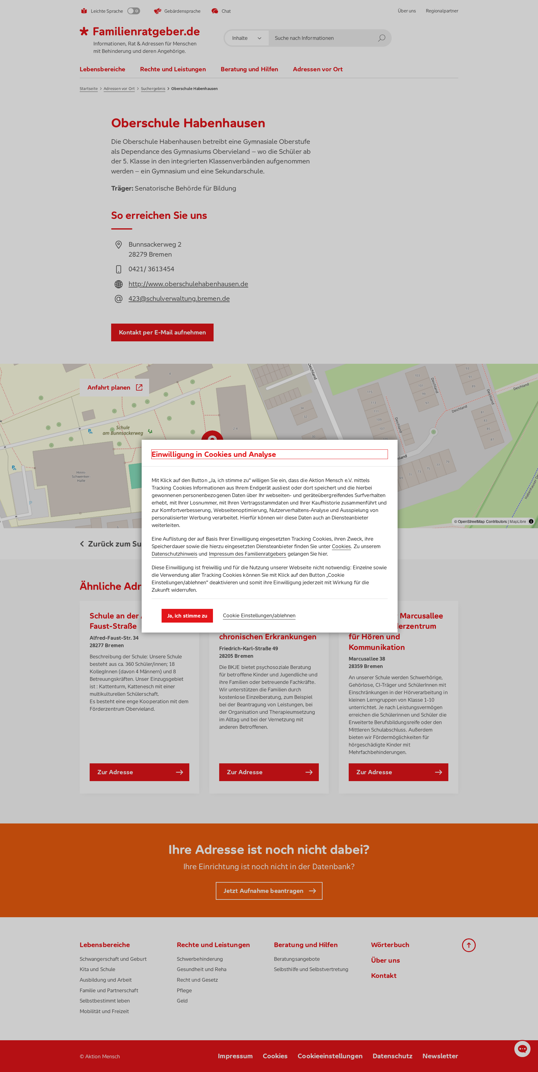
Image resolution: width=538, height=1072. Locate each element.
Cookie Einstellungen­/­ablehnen (259, 615)
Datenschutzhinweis (174, 553)
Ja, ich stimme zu (187, 615)
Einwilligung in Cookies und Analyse (214, 454)
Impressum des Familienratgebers (247, 553)
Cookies (341, 546)
